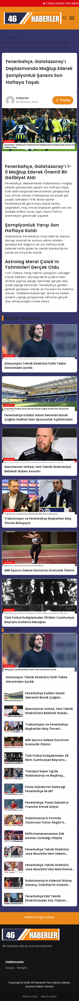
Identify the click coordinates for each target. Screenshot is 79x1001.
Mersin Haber (30, 996)
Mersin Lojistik (49, 996)
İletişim (22, 968)
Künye (10, 968)
